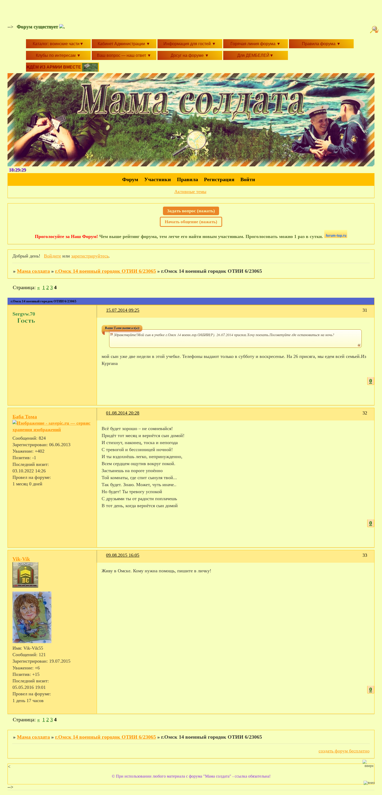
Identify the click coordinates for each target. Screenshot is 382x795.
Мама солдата (33, 271)
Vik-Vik (21, 559)
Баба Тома (24, 416)
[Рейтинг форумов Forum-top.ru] (335, 236)
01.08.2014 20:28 (122, 413)
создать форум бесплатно (344, 750)
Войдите (52, 256)
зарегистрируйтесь (90, 256)
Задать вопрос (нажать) (191, 210)
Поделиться (104, 313)
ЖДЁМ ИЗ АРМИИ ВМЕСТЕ (54, 67)
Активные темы (190, 191)
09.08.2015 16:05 (122, 555)
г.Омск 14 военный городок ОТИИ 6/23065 (105, 271)
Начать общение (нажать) (191, 221)
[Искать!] (375, 29)
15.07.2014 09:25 (122, 310)
